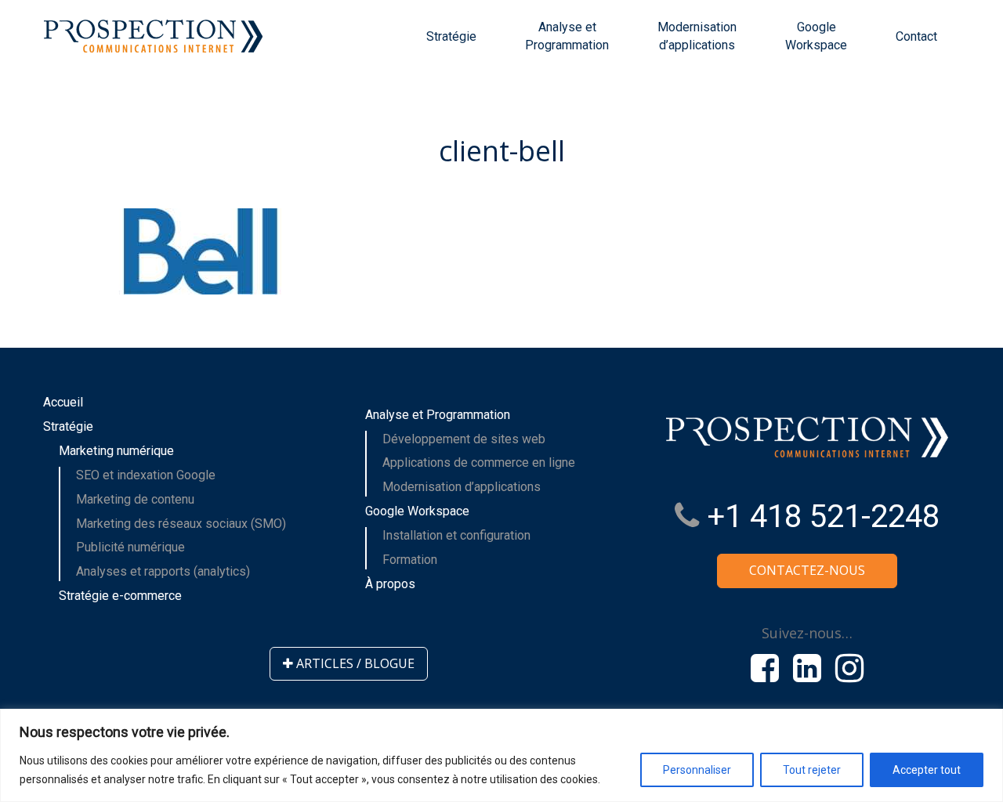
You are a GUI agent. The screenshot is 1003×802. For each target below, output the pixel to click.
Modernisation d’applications (697, 36)
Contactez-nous (807, 570)
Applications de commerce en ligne (478, 462)
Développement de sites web (463, 439)
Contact (916, 36)
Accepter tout (927, 770)
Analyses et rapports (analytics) (163, 571)
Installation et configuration (456, 535)
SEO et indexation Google (145, 475)
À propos (390, 583)
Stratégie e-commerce (120, 595)
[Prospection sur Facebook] (764, 668)
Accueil (63, 402)
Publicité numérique (130, 547)
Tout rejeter (812, 770)
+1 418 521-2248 (819, 516)
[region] (501, 755)
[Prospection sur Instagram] (849, 668)
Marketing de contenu (135, 499)
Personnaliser (697, 770)
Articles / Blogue (354, 663)
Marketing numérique (116, 450)
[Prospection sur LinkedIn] (807, 668)
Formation (409, 559)
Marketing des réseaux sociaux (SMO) (181, 523)
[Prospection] (153, 39)
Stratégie (451, 36)
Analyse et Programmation (567, 36)
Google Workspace (816, 36)
